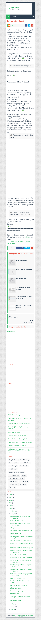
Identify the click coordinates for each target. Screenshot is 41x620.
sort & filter (23, 484)
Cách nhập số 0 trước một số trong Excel (21, 548)
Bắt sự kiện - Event (15, 588)
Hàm (16, 463)
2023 (10, 497)
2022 (10, 500)
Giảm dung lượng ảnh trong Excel (17, 446)
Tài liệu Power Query (14, 415)
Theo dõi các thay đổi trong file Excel (18, 439)
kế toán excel (24, 481)
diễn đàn (28, 237)
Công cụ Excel (13, 460)
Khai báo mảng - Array (16, 591)
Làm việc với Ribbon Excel (17, 578)
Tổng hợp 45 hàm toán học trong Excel (19, 423)
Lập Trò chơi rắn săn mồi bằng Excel (20, 555)
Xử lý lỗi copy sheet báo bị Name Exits (21, 557)
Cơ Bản (11, 463)
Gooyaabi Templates (20, 617)
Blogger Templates (28, 615)
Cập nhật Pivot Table (14, 432)
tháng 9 (13, 514)
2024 (10, 494)
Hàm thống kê (13, 466)
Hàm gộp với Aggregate (17, 528)
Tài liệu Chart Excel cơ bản (17, 521)
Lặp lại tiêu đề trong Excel (16, 472)
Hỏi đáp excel (13, 469)
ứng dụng (12, 487)
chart (22, 478)
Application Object (15, 601)
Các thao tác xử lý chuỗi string (18, 585)
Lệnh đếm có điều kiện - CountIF (17, 435)
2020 (10, 506)
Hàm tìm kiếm (24, 466)
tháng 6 (13, 609)
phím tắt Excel (13, 484)
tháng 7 (13, 607)
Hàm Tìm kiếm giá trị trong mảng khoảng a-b (20, 442)
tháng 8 (13, 604)
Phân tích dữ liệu (14, 475)
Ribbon (24, 475)
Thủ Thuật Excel (13, 478)
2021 (10, 503)
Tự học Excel (14, 7)
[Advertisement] (20, 181)
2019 (10, 508)
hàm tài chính (13, 481)
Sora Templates (17, 615)
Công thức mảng (24, 460)
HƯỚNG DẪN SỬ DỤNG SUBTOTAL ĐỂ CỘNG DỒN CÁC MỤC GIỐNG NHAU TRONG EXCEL (20, 451)
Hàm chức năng (25, 463)
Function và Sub (14, 593)
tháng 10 (13, 511)
